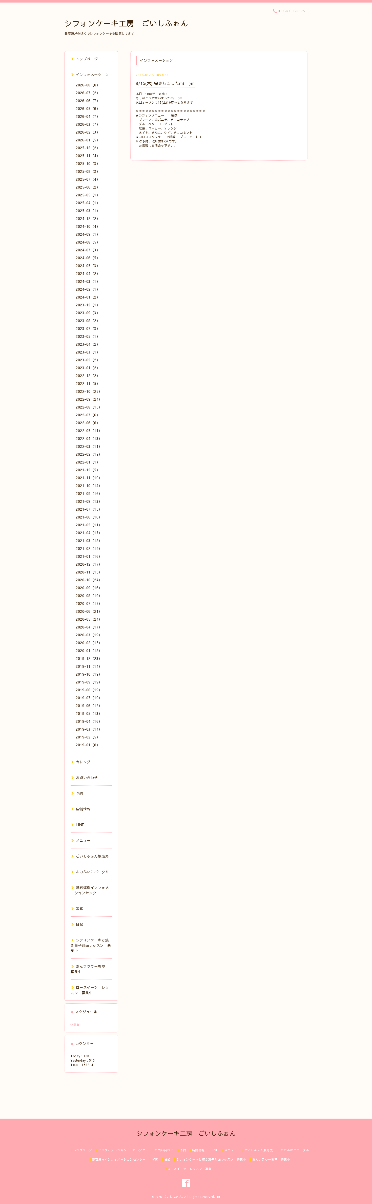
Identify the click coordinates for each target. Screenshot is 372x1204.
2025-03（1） (88, 210)
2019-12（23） (89, 658)
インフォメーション (92, 74)
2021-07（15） (89, 509)
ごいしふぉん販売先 (94, 856)
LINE (80, 824)
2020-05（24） (89, 619)
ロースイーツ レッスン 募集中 (90, 990)
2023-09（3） (88, 312)
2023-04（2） (88, 344)
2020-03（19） (89, 634)
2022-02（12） (89, 454)
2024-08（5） (88, 242)
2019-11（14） (89, 666)
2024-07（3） (88, 249)
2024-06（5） (88, 257)
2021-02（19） (89, 548)
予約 (79, 793)
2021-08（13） (89, 501)
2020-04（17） (89, 626)
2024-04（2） (88, 273)
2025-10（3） (88, 163)
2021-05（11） (89, 524)
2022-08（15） (89, 407)
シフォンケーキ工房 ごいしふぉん (126, 23)
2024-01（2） (88, 297)
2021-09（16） (89, 493)
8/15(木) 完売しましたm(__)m (165, 83)
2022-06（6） (88, 422)
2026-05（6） (88, 108)
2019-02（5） (88, 736)
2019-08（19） (89, 689)
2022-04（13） (89, 438)
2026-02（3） (88, 132)
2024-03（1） (88, 281)
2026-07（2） (88, 92)
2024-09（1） (88, 234)
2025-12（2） (88, 147)
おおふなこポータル (92, 871)
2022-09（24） (89, 399)
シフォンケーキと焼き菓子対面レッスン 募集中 (91, 945)
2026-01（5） (88, 139)
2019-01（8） (88, 744)
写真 (79, 908)
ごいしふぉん (172, 1197)
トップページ (87, 58)
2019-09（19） (89, 681)
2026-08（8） (88, 84)
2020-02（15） (89, 642)
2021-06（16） (89, 517)
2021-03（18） (89, 540)
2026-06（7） (88, 100)
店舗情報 (83, 808)
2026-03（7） (88, 124)
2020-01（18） (89, 650)
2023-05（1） (88, 336)
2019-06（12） (89, 705)
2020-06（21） (89, 611)
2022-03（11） (89, 446)
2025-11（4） (88, 155)
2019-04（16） (89, 721)
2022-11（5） (88, 383)
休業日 (75, 1024)
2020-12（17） (89, 564)
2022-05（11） (89, 430)
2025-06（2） (88, 187)
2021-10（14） (89, 485)
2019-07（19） (89, 697)
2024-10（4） (88, 226)
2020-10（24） (89, 579)
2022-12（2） (88, 375)
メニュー (83, 840)
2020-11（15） (89, 572)
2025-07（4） (88, 179)
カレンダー (85, 761)
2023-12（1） (88, 304)
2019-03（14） (89, 729)
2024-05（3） (88, 265)
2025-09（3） (88, 171)
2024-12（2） (88, 218)
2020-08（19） (89, 595)
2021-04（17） (89, 532)
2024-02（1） (88, 289)
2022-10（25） (89, 391)
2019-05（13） (89, 713)
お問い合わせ (87, 777)
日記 (79, 924)
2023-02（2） (88, 359)
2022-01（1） (88, 462)
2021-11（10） (89, 477)
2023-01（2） (88, 367)
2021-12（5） (88, 469)
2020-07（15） (89, 603)
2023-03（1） (88, 352)
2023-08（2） (88, 320)
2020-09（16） (89, 587)
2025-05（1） (88, 194)
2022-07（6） (88, 414)
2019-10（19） (89, 674)
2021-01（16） (89, 556)
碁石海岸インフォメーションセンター (90, 890)
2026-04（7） (88, 116)
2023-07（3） (88, 328)
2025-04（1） (88, 202)
